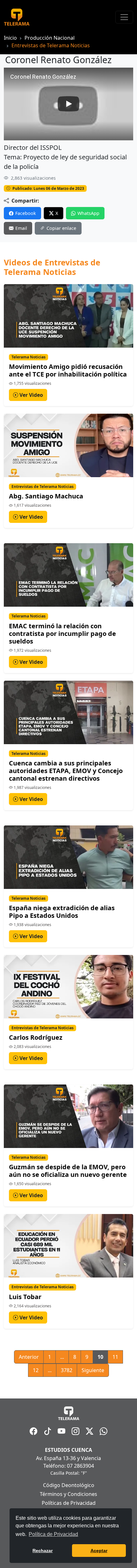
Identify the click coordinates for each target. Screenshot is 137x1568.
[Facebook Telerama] (33, 1431)
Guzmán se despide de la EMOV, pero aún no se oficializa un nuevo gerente (68, 1171)
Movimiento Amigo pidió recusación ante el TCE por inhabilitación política (68, 370)
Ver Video (30, 394)
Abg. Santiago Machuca (46, 496)
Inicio (10, 37)
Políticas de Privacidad (69, 1502)
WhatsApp (88, 213)
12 (36, 1370)
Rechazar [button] (42, 1550)
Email (21, 228)
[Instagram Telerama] (75, 1431)
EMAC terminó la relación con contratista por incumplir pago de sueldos (62, 633)
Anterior (29, 1356)
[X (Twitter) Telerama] (89, 1431)
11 (115, 1356)
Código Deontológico (68, 1485)
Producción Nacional (50, 37)
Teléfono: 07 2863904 (68, 1465)
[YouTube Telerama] (61, 1431)
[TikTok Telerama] (47, 1431)
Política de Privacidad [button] (53, 1534)
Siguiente (93, 1370)
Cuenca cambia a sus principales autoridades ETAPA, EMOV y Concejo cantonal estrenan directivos (66, 771)
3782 (66, 1370)
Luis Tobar (25, 1296)
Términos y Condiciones (68, 1494)
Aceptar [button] (98, 1550)
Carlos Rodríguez (35, 1037)
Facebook (25, 213)
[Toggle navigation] (124, 17)
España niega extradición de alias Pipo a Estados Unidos (62, 912)
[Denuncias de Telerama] (103, 1431)
